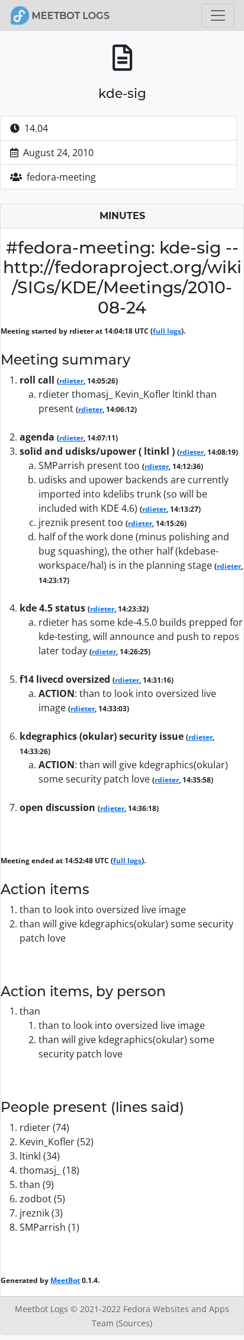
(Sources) (134, 1323)
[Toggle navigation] (218, 15)
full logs (167, 331)
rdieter (71, 381)
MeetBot (65, 1280)
